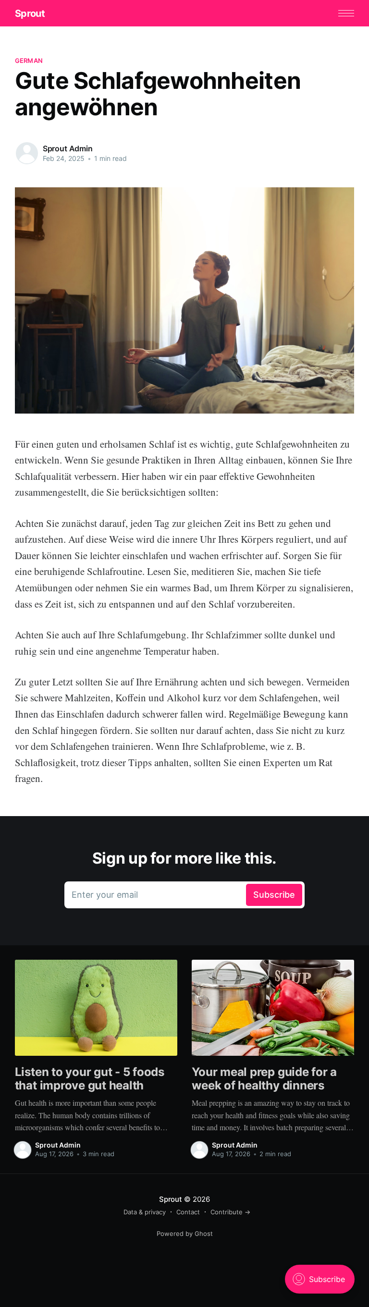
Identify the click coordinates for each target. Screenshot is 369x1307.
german (29, 60)
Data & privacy (144, 1212)
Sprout (30, 13)
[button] (346, 13)
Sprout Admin (68, 148)
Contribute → (230, 1212)
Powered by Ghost (185, 1233)
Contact (188, 1212)
